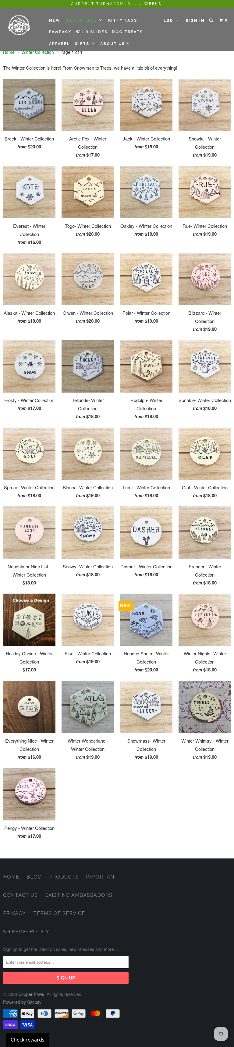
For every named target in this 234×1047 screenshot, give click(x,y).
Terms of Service (59, 913)
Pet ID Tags (83, 20)
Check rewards (27, 1039)
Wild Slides (92, 32)
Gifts (83, 44)
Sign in (195, 21)
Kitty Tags (122, 20)
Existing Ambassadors (78, 895)
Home (11, 877)
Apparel (59, 44)
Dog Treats (127, 32)
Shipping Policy (26, 931)
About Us (113, 44)
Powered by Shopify (22, 1002)
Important (102, 877)
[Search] (211, 21)
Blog (34, 877)
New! (55, 20)
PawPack (60, 32)
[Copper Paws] (22, 25)
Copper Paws (31, 994)
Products (64, 877)
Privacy (14, 913)
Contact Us (20, 895)
